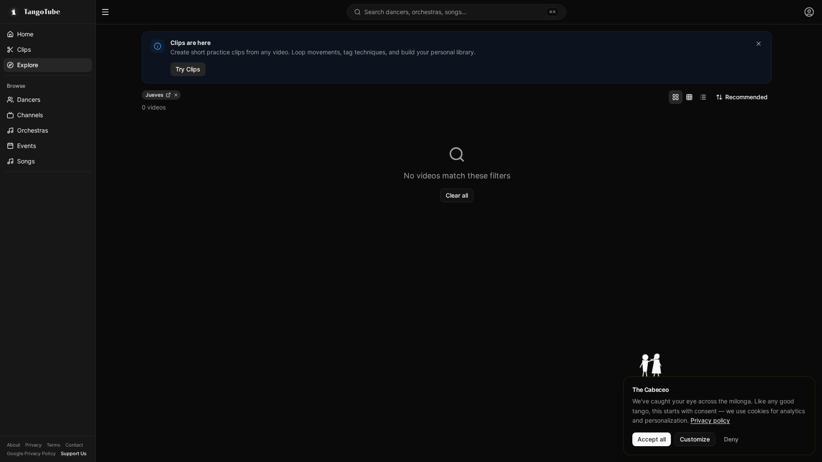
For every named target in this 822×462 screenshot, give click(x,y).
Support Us (73, 453)
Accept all (651, 439)
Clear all (457, 195)
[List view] (703, 97)
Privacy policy (710, 420)
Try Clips (188, 69)
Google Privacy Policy (31, 453)
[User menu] (809, 12)
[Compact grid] (689, 97)
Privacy (33, 445)
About (13, 445)
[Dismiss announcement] (759, 44)
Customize (695, 439)
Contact (74, 445)
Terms (53, 445)
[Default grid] (675, 97)
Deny (731, 439)
